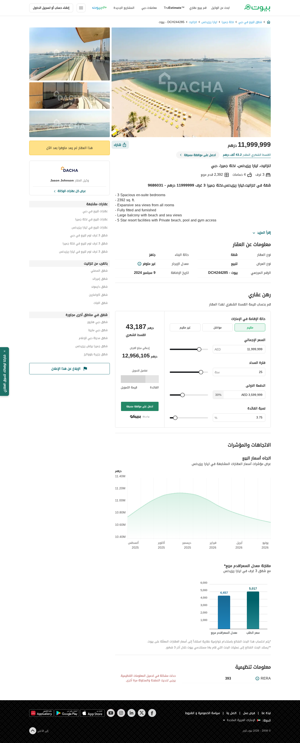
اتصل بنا (231, 713)
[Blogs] (99, 8)
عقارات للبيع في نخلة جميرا (91, 220)
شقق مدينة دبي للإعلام (93, 338)
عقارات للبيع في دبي (95, 212)
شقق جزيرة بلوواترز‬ (96, 355)
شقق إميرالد (100, 279)
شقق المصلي (99, 271)
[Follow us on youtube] (111, 713)
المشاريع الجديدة (124, 8)
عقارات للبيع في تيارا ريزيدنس (90, 228)
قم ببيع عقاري (197, 8)
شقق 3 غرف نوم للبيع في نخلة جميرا (85, 244)
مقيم (250, 327)
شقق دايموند (99, 287)
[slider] (199, 349)
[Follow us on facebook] (152, 713)
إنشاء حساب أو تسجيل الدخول (51, 8)
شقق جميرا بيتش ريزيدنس (91, 347)
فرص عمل (249, 713)
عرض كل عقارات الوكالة (72, 190)
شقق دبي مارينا (98, 330)
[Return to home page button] (257, 7)
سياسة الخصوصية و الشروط (202, 713)
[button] (4, 371)
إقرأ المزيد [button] (264, 232)
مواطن (217, 327)
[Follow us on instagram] (121, 713)
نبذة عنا (266, 713)
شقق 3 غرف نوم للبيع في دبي (89, 236)
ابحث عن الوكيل (220, 8)
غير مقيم (185, 327)
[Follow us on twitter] (142, 713)
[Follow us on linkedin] (131, 713)
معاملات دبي (149, 8)
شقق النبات (101, 303)
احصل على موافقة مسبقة (139, 406)
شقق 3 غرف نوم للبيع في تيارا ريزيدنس (83, 252)
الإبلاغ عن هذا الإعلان (65, 368)
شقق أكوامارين (98, 295)
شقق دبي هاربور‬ (97, 322)
